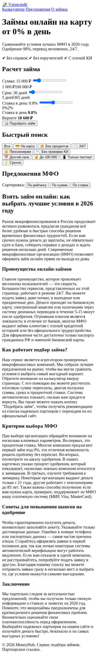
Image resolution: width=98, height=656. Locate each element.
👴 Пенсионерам (17, 152)
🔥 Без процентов (54, 146)
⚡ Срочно (12, 163)
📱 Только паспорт (77, 157)
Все (7, 146)
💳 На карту (25, 146)
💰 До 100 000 (45, 157)
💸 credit (14, 4)
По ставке (80, 185)
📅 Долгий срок (16, 157)
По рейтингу (37, 185)
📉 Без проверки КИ (52, 152)
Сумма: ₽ (16, 81)
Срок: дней (14, 93)
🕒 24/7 (80, 146)
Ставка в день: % (20, 103)
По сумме (59, 185)
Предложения (38, 9)
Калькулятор (13, 9)
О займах (59, 9)
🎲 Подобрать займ (19, 123)
